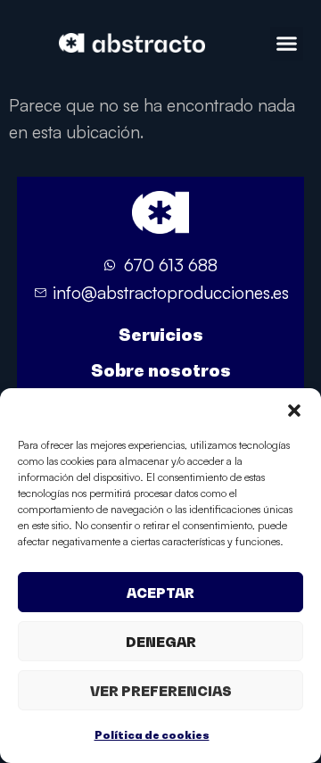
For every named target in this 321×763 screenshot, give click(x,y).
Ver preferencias (161, 691)
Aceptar (160, 593)
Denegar (161, 642)
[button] (294, 410)
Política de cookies (152, 735)
